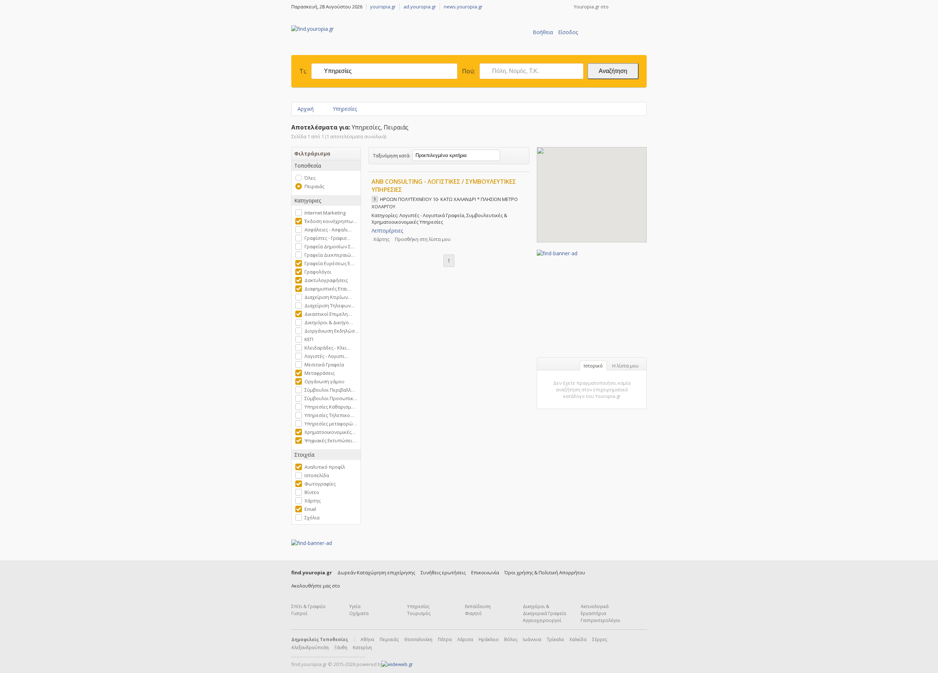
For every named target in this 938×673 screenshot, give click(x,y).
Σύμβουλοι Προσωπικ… (330, 398)
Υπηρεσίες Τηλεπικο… (329, 415)
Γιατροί (299, 613)
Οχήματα (359, 613)
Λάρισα (465, 639)
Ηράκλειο (489, 639)
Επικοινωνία (485, 572)
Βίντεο (311, 492)
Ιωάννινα (532, 639)
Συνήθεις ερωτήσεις (443, 572)
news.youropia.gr (463, 6)
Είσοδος (568, 32)
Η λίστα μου (625, 365)
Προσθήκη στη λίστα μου (423, 239)
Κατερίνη (362, 647)
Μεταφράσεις (319, 373)
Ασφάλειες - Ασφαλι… (328, 229)
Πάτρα (445, 639)
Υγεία (355, 606)
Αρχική (306, 108)
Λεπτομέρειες (387, 230)
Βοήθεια (543, 32)
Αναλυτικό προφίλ (324, 467)
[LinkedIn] (644, 7)
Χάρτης (312, 500)
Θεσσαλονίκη (418, 639)
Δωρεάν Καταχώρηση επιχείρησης (376, 572)
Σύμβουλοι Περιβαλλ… (329, 390)
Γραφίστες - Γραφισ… (327, 238)
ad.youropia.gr (419, 6)
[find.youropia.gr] (312, 28)
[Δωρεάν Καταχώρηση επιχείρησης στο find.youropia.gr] (612, 42)
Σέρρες (599, 639)
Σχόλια (312, 517)
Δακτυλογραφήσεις (326, 280)
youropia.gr (383, 6)
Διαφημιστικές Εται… (327, 288)
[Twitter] (625, 7)
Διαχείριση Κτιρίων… (328, 297)
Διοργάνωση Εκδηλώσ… (331, 331)
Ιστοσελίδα (316, 475)
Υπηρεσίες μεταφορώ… (330, 423)
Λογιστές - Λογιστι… (326, 356)
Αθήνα (367, 639)
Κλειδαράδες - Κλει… (327, 347)
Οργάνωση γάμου (324, 381)
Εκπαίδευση (478, 606)
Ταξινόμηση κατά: (391, 156)
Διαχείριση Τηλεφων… (329, 305)
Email (310, 509)
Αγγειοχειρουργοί (542, 620)
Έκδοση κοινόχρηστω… (330, 221)
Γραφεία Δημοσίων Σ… (329, 246)
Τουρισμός (419, 613)
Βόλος (510, 639)
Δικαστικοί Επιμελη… (328, 314)
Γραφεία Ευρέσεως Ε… (329, 263)
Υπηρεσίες (345, 108)
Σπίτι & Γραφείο (308, 606)
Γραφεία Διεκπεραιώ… (329, 255)
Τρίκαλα (555, 639)
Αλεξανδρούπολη (310, 647)
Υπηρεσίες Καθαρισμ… (329, 406)
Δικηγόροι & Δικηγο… (328, 322)
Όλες (309, 178)
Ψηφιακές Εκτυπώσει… (330, 440)
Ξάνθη (340, 647)
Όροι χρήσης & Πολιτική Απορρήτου (545, 572)
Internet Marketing (325, 212)
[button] (591, 190)
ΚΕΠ (308, 339)
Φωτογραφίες (320, 483)
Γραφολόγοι (317, 271)
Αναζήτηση (613, 71)
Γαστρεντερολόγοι (600, 620)
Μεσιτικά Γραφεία (324, 364)
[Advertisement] (592, 302)
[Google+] (634, 7)
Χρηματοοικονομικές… (329, 432)
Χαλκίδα (578, 639)
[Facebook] (615, 7)
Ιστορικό (593, 365)
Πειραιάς (314, 186)
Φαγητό (473, 613)
